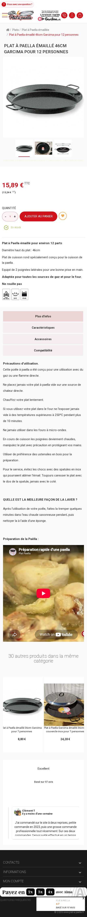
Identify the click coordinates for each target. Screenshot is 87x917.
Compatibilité (43, 350)
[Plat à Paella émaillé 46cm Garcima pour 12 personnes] (63, 148)
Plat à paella (63, 900)
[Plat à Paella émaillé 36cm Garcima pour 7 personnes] (21, 705)
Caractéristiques (43, 327)
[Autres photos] (4, 148)
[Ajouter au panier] (13, 681)
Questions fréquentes (15, 899)
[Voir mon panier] (81, 15)
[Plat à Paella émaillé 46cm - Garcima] (24, 148)
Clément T (28, 810)
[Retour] (7, 29)
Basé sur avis (65, 907)
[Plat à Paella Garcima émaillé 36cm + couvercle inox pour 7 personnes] (65, 705)
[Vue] (30, 681)
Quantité (9, 208)
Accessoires (43, 339)
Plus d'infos (43, 316)
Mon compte (13, 881)
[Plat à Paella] (34, 15)
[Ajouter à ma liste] (63, 216)
